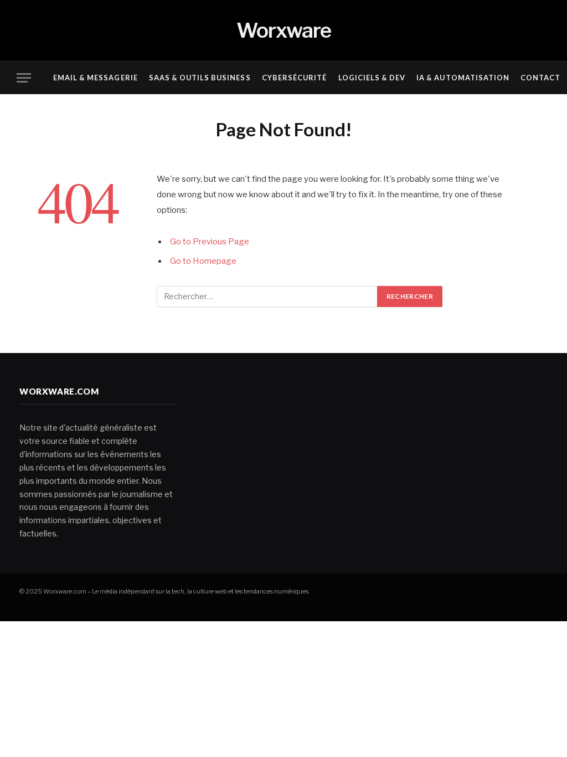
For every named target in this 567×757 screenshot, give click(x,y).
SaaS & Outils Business (200, 77)
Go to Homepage (203, 261)
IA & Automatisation (462, 77)
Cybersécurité (294, 77)
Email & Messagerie (95, 77)
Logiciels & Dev (371, 77)
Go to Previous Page (209, 242)
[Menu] (24, 77)
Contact (540, 77)
